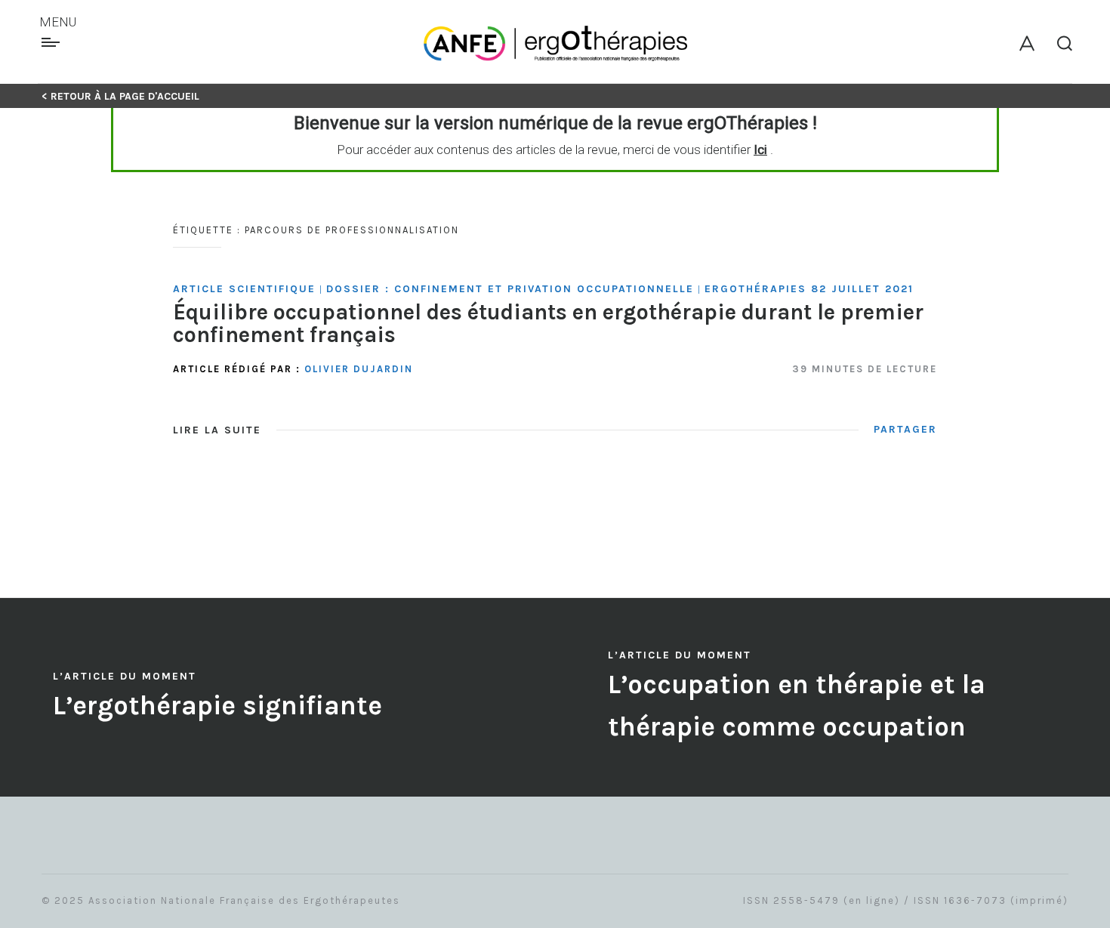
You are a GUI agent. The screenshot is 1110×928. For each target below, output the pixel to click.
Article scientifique (244, 288)
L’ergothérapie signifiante (217, 705)
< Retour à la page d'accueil (120, 96)
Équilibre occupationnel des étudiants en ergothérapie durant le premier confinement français (548, 323)
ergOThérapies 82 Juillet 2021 (809, 288)
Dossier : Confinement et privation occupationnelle (510, 288)
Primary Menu (52, 42)
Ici (760, 149)
